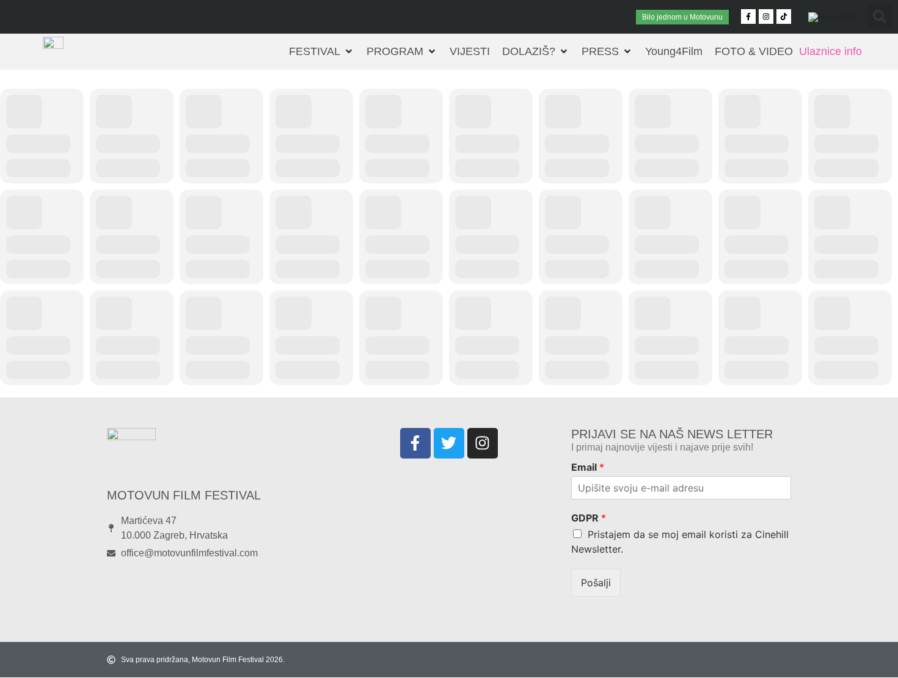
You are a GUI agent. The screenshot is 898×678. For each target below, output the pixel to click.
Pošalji (596, 583)
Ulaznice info (830, 51)
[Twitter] (449, 443)
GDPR (588, 518)
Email (587, 467)
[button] (879, 16)
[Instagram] (766, 16)
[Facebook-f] (748, 16)
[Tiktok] (783, 16)
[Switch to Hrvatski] (832, 17)
